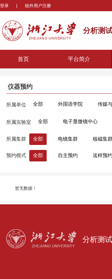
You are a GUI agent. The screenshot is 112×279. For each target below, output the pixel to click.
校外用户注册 (38, 5)
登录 (5, 5)
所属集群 (16, 139)
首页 (23, 59)
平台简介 (79, 59)
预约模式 (16, 155)
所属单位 (16, 104)
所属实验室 (18, 122)
